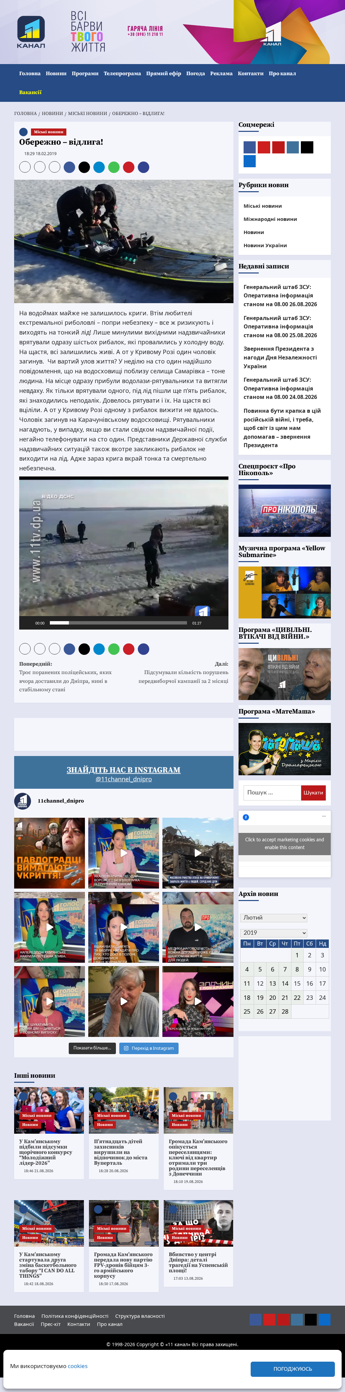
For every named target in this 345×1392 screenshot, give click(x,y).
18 (247, 997)
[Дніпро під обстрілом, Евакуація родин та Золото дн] (49, 1001)
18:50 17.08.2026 (113, 1283)
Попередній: (65, 677)
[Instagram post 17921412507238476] (197, 853)
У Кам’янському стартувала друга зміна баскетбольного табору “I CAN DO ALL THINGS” (47, 1265)
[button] (326, 83)
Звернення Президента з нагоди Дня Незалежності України (280, 357)
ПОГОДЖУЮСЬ (293, 1369)
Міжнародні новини (270, 218)
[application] (123, 553)
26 (260, 1011)
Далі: (183, 673)
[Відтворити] (28, 622)
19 (260, 997)
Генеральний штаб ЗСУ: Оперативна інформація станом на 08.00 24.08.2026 (280, 388)
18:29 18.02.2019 (40, 153)
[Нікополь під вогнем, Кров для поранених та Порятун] (197, 927)
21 (285, 997)
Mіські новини (48, 132)
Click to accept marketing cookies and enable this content (284, 844)
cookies (78, 1366)
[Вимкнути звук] (209, 622)
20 (272, 997)
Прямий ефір (163, 73)
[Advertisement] (136, 733)
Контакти (251, 73)
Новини (56, 73)
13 (272, 983)
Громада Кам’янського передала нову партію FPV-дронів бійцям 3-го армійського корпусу (123, 1265)
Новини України (265, 245)
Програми (85, 73)
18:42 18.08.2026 (38, 1283)
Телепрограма (122, 73)
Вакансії (30, 92)
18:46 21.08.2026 (38, 1170)
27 (272, 1011)
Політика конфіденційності (74, 1315)
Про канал (282, 73)
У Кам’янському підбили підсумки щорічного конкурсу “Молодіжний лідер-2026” (45, 1152)
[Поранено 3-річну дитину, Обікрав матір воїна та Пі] (49, 927)
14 (285, 983)
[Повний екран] (219, 622)
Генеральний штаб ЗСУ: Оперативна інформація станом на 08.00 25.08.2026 (280, 326)
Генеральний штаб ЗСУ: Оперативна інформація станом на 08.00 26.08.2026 (280, 295)
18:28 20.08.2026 (113, 1170)
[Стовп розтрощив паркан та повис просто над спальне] (123, 927)
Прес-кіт (51, 1324)
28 (285, 1011)
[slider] (118, 623)
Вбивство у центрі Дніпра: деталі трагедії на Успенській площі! (198, 1262)
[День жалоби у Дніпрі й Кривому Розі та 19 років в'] (123, 853)
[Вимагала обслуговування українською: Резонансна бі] (197, 1001)
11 (247, 983)
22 (297, 997)
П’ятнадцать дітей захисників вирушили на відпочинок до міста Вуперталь (121, 1152)
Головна (30, 73)
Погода (195, 73)
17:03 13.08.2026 (188, 1278)
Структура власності (140, 1315)
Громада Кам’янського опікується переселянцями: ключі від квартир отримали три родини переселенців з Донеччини (198, 1157)
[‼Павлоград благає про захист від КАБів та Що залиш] (49, 853)
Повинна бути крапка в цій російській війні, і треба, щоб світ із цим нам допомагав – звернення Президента (282, 428)
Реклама (221, 73)
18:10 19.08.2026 (188, 1181)
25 (247, 1011)
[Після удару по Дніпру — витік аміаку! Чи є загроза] (123, 1001)
